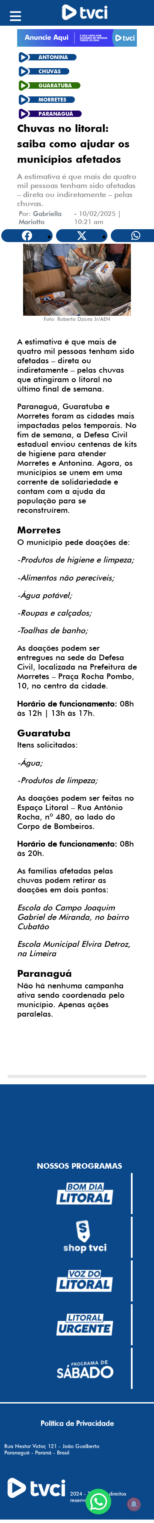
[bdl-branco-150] (85, 1193)
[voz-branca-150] (85, 1281)
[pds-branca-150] (85, 1368)
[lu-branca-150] (85, 1324)
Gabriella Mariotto (40, 217)
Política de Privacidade (77, 1423)
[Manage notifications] (134, 1504)
